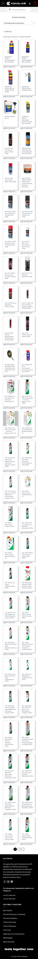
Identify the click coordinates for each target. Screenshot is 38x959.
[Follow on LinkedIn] (11, 881)
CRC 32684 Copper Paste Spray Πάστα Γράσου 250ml (9, 836)
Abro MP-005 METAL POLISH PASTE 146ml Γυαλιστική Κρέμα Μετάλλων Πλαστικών (27, 182)
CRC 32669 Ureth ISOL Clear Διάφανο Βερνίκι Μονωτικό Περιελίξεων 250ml (10, 806)
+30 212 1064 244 (9, 895)
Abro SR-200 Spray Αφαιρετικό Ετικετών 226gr (10, 304)
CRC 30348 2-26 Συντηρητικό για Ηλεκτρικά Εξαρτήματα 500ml (27, 525)
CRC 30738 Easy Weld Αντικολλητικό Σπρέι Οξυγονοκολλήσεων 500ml (11, 646)
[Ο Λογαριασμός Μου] (30, 3)
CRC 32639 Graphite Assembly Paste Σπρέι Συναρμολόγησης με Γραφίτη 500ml (27, 741)
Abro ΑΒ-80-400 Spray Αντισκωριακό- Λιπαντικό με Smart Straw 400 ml (27, 368)
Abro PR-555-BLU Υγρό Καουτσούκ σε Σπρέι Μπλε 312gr (10, 214)
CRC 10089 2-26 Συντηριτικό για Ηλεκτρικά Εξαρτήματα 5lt (10, 398)
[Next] (22, 849)
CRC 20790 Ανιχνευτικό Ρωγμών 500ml (9, 524)
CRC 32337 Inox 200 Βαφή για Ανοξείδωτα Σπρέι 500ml (27, 676)
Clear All (8, 31)
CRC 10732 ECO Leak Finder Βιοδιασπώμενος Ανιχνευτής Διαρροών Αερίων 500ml (10, 462)
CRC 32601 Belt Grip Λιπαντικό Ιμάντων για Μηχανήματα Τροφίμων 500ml (27, 709)
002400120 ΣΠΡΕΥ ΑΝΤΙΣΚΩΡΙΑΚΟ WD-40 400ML (27, 59)
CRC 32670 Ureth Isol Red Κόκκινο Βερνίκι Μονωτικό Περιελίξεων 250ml (27, 805)
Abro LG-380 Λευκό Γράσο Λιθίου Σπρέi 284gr (10, 179)
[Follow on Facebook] (4, 881)
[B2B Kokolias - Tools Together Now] (16, 3)
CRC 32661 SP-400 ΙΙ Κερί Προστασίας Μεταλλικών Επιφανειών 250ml (10, 774)
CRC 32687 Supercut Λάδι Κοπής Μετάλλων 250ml (27, 836)
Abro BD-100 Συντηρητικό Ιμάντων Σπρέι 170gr (9, 150)
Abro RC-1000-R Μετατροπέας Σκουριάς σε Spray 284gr (10, 275)
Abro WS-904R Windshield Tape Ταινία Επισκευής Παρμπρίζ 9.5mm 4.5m (10, 368)
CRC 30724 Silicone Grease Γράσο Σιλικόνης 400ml (27, 615)
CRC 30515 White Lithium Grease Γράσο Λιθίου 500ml (27, 555)
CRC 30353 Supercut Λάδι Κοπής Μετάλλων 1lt (10, 555)
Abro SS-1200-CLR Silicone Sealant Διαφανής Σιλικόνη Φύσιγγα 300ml (27, 305)
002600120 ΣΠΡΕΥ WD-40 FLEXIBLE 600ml (27, 88)
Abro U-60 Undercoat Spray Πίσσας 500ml (27, 334)
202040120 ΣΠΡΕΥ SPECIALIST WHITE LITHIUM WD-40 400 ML (27, 120)
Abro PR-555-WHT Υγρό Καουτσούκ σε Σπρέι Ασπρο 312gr (26, 245)
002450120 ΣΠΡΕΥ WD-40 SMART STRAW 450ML (9, 89)
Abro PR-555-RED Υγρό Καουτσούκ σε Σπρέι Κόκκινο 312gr (10, 244)
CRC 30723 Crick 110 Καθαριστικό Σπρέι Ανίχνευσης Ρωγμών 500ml (10, 615)
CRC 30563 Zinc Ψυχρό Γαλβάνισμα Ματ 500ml (10, 585)
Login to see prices (9, 66)
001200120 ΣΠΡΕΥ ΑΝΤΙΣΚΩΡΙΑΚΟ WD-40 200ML (10, 59)
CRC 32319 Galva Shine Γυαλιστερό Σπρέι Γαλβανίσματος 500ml (10, 677)
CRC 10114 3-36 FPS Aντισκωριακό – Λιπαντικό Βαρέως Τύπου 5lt (10, 430)
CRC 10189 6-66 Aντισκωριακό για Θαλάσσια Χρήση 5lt (27, 430)
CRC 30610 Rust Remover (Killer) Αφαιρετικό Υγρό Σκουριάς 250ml (27, 585)
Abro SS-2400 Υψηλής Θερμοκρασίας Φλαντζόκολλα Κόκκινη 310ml (9, 336)
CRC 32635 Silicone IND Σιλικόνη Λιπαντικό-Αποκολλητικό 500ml (9, 742)
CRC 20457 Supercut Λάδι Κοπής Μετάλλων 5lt (27, 493)
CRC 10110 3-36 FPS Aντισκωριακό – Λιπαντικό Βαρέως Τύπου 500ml (27, 399)
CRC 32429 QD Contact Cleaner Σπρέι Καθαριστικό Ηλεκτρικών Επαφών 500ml (10, 709)
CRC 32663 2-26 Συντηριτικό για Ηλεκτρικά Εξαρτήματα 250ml (27, 773)
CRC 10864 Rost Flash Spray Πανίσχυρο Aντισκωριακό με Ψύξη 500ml (27, 461)
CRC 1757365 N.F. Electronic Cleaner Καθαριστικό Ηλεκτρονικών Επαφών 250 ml (10, 494)
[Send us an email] (8, 881)
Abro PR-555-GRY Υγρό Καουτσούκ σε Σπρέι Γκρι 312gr (27, 214)
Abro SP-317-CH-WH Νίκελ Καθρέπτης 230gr (27, 274)
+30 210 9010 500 (9, 899)
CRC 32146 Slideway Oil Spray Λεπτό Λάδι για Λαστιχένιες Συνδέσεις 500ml (27, 646)
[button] (3, 3)
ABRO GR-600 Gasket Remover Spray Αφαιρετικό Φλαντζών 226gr (27, 150)
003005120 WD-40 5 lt (10, 117)
